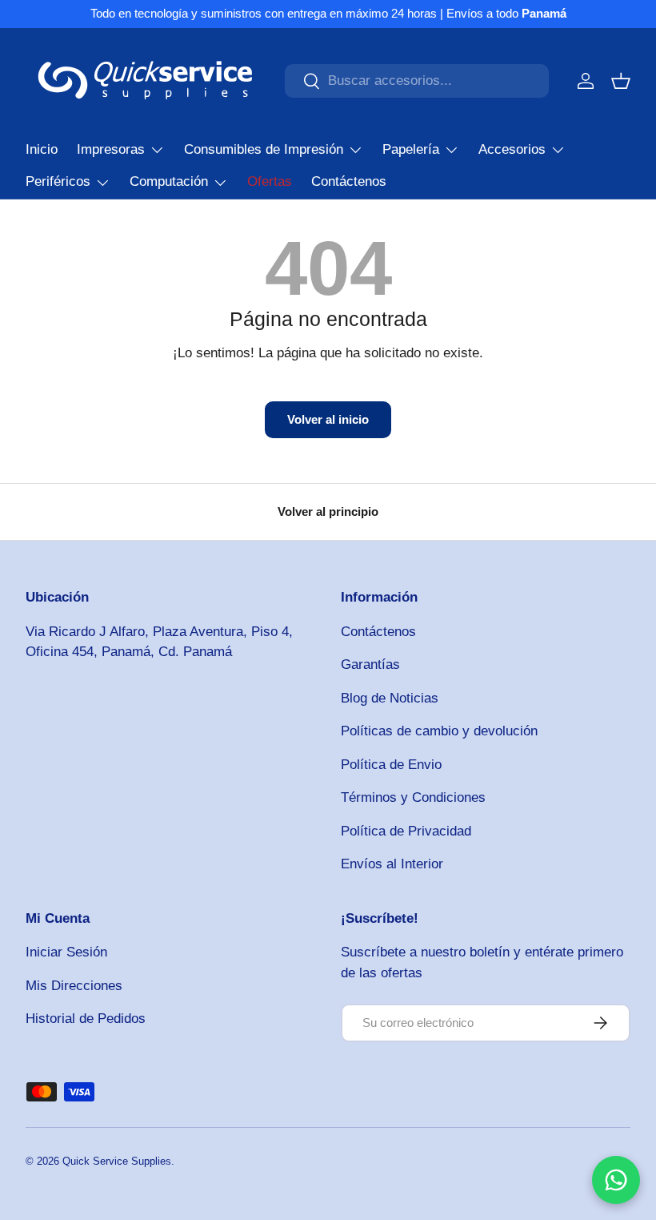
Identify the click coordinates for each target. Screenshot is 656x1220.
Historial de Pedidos (86, 1018)
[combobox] (417, 81)
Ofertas (269, 181)
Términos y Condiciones (413, 797)
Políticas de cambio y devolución (439, 731)
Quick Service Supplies (116, 1161)
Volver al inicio (328, 419)
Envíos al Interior (392, 864)
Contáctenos (348, 181)
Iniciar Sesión (66, 952)
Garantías (370, 664)
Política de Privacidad (406, 831)
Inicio (42, 149)
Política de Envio (391, 764)
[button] (620, 81)
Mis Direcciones (74, 985)
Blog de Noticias (389, 698)
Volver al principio (328, 511)
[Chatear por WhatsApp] (616, 1180)
